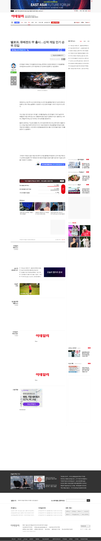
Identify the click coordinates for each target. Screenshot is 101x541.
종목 (32, 22)
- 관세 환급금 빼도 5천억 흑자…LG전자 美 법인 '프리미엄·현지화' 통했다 (23, 515)
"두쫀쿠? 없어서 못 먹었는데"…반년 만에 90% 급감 (72, 481)
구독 (81, 10)
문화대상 (68, 511)
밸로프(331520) (36, 64)
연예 (88, 41)
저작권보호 (64, 539)
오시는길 (25, 539)
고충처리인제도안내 (56, 539)
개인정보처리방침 (83, 539)
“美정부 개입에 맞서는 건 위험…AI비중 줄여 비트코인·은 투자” (75, 485)
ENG (77, 10)
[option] (38, 11)
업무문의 (31, 539)
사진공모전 (86, 511)
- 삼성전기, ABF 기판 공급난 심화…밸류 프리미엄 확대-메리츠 (23, 510)
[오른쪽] (38, 284)
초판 (86, 10)
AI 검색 (16, 22)
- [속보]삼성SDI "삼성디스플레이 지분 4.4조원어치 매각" (22, 512)
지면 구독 (63, 239)
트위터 (15, 77)
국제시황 (40, 22)
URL (15, 83)
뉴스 (81, 41)
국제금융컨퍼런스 (76, 514)
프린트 (15, 80)
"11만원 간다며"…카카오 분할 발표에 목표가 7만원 (72, 476)
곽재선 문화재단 (85, 514)
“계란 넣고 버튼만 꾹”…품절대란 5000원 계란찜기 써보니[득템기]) (34, 268)
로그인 (89, 10)
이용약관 (37, 539)
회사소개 (13, 539)
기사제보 (76, 539)
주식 (29, 22)
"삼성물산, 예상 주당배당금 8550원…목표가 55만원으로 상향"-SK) (34, 272)
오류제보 (70, 539)
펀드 (36, 22)
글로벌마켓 (47, 22)
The (87, 22)
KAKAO (12, 83)
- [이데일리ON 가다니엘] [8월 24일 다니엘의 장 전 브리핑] (50, 510)
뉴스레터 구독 (57, 239)
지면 (83, 10)
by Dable (16, 305)
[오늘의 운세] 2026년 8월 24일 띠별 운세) (29, 270)
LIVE (12, 10)
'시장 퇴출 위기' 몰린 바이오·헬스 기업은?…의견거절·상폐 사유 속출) (35, 274)
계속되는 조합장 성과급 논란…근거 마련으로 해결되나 (73, 478)
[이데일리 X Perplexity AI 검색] (38, 50)
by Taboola (16, 249)
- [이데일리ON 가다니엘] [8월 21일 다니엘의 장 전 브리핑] (50, 512)
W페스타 (80, 511)
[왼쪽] (37, 284)
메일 (12, 80)
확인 (88, 500)
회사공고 (19, 539)
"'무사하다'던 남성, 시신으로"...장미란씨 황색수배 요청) (32, 276)
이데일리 (24, 16)
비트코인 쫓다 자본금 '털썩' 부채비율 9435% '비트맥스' (73, 483)
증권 (25, 22)
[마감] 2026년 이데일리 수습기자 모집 (26, 500)
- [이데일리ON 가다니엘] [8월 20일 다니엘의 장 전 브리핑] (50, 515)
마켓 (82, 22)
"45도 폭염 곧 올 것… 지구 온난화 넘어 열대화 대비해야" (73, 488)
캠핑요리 (68, 514)
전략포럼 (74, 511)
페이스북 (12, 77)
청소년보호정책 (45, 539)
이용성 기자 (13, 70)
